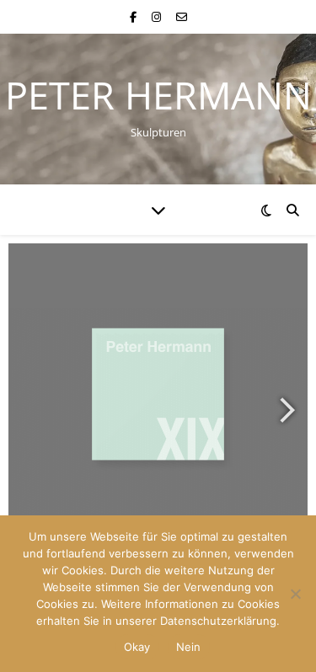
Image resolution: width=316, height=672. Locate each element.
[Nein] (295, 593)
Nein (188, 646)
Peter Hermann (158, 95)
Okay (137, 646)
